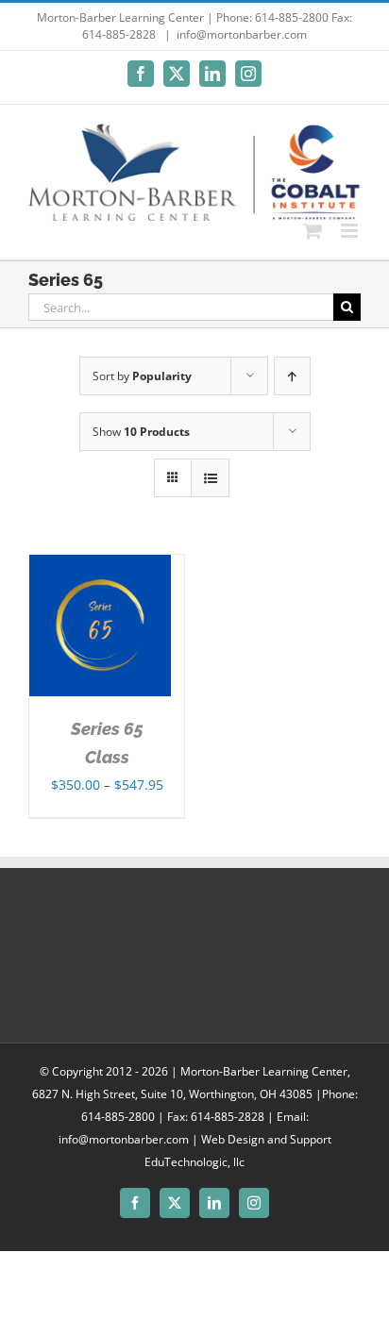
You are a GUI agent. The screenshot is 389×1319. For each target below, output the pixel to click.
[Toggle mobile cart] (312, 231)
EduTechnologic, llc (194, 1162)
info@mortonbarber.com (242, 34)
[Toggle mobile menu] (351, 231)
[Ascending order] (292, 376)
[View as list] (210, 477)
